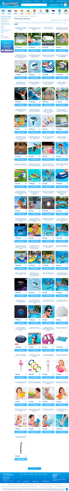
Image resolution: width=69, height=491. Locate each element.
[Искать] (46, 5)
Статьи (19, 481)
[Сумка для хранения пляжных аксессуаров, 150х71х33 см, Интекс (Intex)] (48, 148)
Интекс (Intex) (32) (5, 36)
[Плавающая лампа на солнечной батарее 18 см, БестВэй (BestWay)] (20, 311)
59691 (48, 140)
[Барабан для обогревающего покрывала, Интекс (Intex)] (61, 339)
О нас (21, 474)
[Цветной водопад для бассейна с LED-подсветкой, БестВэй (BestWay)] (34, 39)
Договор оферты (35, 481)
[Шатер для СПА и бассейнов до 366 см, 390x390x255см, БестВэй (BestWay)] (61, 66)
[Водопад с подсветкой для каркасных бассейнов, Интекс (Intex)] (20, 284)
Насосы (2, 28)
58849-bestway (21, 140)
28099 (21, 331)
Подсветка (3, 27)
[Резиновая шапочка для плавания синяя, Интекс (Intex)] (34, 339)
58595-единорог (48, 358)
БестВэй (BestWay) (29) (6, 37)
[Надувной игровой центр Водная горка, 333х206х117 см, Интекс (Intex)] (34, 93)
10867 (62, 222)
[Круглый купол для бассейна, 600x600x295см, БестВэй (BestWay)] (20, 39)
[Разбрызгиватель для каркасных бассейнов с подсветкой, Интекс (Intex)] (20, 93)
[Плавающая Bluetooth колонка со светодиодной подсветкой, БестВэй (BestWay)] (34, 66)
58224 (34, 195)
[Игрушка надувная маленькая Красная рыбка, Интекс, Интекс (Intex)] (61, 393)
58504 (21, 113)
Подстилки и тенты (4, 19)
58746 (62, 113)
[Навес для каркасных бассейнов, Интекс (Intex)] (48, 39)
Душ (61, 22)
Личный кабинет (64, 1)
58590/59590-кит (48, 413)
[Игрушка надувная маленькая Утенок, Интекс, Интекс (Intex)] (20, 393)
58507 (48, 249)
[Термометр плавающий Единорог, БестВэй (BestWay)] (48, 366)
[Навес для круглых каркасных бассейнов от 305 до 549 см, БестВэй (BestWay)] (48, 93)
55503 (62, 140)
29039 (21, 440)
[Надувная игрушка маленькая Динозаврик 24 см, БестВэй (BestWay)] (34, 420)
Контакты (58, 1)
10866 (34, 304)
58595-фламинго (20, 358)
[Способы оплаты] (7, 51)
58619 (34, 31)
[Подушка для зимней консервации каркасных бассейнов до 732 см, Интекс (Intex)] (20, 339)
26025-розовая (48, 331)
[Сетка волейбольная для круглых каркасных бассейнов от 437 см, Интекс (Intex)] (61, 284)
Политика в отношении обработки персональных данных (33, 484)
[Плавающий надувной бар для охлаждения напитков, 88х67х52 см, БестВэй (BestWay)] (61, 202)
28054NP (48, 31)
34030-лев (21, 413)
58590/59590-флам (62, 358)
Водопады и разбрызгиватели (49, 22)
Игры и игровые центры (26, 22)
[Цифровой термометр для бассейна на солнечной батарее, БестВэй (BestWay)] (34, 121)
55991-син (34, 331)
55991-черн (48, 304)
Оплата (44, 1)
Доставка (37, 1)
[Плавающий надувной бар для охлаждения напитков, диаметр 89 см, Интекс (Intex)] (48, 66)
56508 (62, 86)
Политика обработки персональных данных (54, 489)
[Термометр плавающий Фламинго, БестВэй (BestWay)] (20, 366)
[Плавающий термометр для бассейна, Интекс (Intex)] (20, 448)
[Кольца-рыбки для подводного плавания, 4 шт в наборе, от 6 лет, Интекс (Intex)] (48, 230)
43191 (62, 195)
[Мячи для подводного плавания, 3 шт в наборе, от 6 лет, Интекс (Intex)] (61, 148)
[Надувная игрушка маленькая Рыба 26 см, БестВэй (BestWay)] (34, 393)
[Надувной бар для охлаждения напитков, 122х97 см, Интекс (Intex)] (61, 175)
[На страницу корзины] (65, 4)
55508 (48, 113)
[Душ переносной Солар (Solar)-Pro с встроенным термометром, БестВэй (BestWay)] (34, 202)
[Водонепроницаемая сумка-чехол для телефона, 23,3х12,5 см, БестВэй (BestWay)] (34, 148)
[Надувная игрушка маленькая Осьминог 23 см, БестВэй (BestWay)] (48, 393)
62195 (34, 140)
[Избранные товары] (61, 5)
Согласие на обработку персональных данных (15, 484)
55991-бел (62, 304)
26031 (62, 249)
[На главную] (10, 4)
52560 (21, 249)
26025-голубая (21, 195)
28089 (21, 86)
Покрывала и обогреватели (6, 24)
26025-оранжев (34, 222)
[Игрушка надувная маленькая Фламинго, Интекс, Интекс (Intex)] (61, 366)
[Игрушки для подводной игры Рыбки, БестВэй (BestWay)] (48, 284)
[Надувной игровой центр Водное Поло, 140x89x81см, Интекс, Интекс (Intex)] (48, 257)
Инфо (40, 474)
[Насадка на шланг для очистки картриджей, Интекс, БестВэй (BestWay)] (20, 175)
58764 (34, 113)
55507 (48, 222)
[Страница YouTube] (56, 476)
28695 (21, 222)
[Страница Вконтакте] (54, 476)
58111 (21, 304)
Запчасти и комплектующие (6, 29)
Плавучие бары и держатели (37, 22)
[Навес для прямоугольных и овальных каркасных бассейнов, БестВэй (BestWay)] (61, 121)
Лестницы (2, 25)
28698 (48, 195)
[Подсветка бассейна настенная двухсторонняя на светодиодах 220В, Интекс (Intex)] (48, 202)
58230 (62, 413)
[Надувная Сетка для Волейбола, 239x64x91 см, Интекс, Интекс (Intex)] (61, 93)
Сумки (64, 22)
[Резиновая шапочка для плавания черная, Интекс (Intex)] (48, 311)
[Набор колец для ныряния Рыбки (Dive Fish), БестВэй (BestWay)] (34, 366)
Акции (51, 1)
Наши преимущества (26, 1)
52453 (34, 249)
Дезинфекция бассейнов (5, 23)
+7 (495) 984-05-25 (54, 5)
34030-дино (34, 413)
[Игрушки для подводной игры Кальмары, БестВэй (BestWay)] (61, 257)
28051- (62, 331)
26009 (34, 358)
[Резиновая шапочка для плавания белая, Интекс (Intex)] (61, 311)
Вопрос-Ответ (26, 481)
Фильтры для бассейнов (5, 20)
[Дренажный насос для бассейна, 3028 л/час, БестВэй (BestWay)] (61, 420)
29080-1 (62, 31)
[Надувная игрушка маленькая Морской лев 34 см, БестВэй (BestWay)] (20, 420)
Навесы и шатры (18, 22)
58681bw (48, 86)
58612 (21, 31)
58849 (34, 86)
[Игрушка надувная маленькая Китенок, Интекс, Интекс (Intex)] (48, 420)
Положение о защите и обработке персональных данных (52, 484)
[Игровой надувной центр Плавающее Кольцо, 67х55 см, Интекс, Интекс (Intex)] (20, 121)
